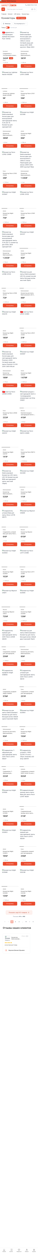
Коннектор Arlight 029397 (26, 373)
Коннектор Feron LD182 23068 (10, 174)
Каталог (10, 14)
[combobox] (21, 9)
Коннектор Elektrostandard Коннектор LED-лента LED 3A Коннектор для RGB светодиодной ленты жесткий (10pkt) (10, 493)
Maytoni (23, 410)
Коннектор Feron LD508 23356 (10, 413)
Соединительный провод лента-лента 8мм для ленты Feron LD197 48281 (27, 812)
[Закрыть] (36, 2)
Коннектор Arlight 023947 (8, 214)
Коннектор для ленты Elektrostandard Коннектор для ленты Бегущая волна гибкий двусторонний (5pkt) (27, 652)
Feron (22, 91)
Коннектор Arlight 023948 (8, 892)
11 (26, 921)
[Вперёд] (29, 921)
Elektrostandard (25, 51)
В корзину (10, 66)
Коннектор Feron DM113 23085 (28, 453)
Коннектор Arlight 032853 (8, 852)
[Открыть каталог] (3, 9)
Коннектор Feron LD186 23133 (10, 294)
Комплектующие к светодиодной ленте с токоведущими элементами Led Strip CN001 (27, 414)
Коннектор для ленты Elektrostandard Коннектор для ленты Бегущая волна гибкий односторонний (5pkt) (9, 732)
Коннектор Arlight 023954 (26, 732)
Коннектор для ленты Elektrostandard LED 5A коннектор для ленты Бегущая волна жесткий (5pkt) (28, 294)
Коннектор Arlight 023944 (8, 572)
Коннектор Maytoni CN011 (8, 612)
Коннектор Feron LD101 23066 (28, 94)
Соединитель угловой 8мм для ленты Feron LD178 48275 (9, 533)
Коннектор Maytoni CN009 (26, 532)
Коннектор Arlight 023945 (26, 612)
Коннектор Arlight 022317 (26, 254)
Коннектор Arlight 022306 (26, 134)
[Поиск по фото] (32, 9)
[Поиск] (35, 9)
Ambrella (23, 769)
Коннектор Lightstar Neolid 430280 (9, 94)
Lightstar (5, 91)
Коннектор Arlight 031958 (8, 812)
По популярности (19, 23)
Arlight (22, 131)
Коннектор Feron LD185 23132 (28, 214)
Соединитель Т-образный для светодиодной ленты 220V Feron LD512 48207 (9, 772)
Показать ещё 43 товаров (18, 912)
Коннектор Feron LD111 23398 (27, 572)
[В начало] (4, 921)
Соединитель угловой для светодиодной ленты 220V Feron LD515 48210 (27, 692)
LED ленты (17, 14)
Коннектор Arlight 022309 (26, 492)
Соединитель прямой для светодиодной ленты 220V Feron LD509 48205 (9, 652)
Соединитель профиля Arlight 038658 (9, 692)
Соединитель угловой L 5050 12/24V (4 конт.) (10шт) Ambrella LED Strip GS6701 (28, 772)
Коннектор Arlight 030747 (8, 453)
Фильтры (8, 23)
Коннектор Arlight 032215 (8, 333)
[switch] (8, 27)
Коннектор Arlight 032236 (26, 892)
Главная (3, 14)
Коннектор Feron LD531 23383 (28, 333)
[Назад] (8, 921)
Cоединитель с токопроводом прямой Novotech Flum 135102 (10, 54)
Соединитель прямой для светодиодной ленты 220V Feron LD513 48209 (27, 852)
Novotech (5, 51)
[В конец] (33, 921)
